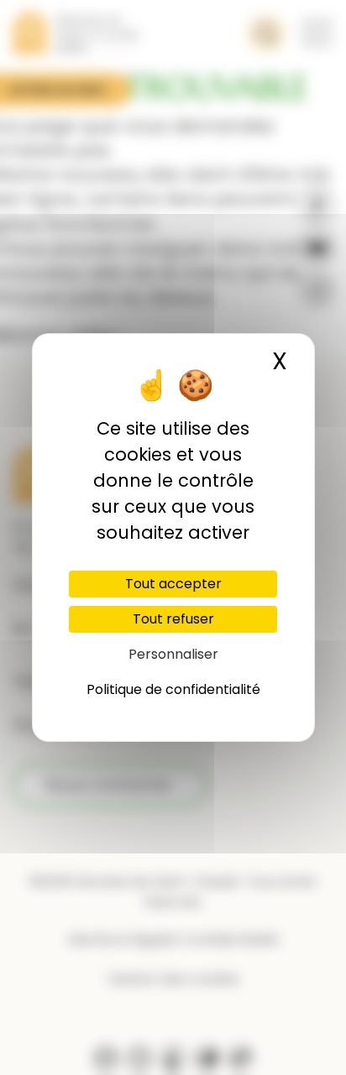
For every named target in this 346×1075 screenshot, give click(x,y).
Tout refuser (173, 619)
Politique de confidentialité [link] (173, 689)
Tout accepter (173, 583)
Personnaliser (173, 654)
